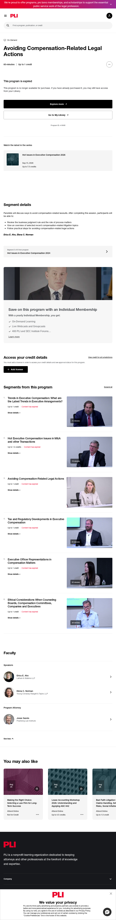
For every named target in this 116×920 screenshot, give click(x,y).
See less (7, 739)
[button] (107, 912)
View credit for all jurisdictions (100, 357)
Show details (13, 413)
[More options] (109, 64)
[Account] (109, 16)
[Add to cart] (89, 411)
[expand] (110, 4)
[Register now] (23, 782)
